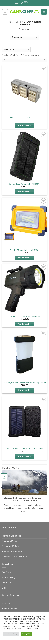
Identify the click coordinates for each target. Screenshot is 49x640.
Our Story (6, 572)
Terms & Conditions (11, 536)
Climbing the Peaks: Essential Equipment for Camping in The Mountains (24, 499)
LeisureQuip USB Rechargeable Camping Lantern (24, 383)
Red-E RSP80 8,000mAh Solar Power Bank (24, 449)
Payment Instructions (12, 551)
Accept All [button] (26, 634)
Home (10, 22)
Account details (9, 609)
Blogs (5, 588)
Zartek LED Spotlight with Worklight (24, 316)
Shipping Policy (9, 541)
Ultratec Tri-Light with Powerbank (24, 118)
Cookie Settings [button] (11, 634)
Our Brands (7, 583)
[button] (5, 12)
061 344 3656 (27, 3)
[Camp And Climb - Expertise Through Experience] (24, 12)
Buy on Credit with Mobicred (15, 556)
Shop (18, 22)
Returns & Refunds (11, 546)
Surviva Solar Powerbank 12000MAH (24, 184)
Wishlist (6, 603)
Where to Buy (8, 577)
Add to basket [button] (24, 125)
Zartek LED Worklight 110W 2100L (24, 250)
